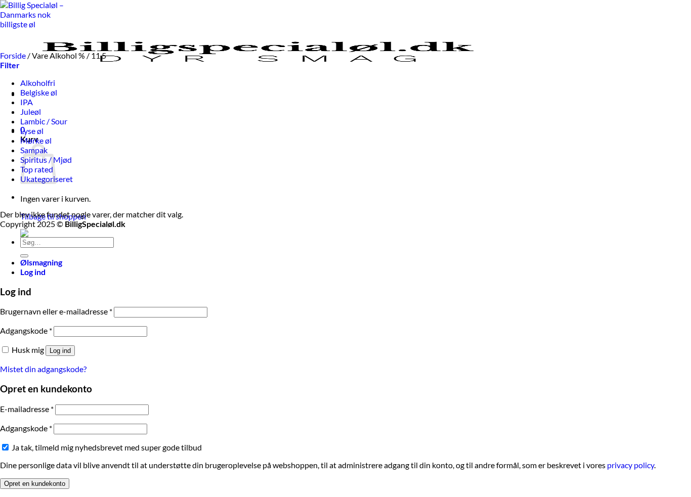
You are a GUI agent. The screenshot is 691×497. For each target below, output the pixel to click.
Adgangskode (26, 330)
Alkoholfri (37, 82)
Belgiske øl (38, 92)
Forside (13, 55)
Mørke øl (36, 140)
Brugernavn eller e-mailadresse (56, 311)
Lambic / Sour (43, 121)
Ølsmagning (41, 262)
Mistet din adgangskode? (43, 369)
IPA (26, 102)
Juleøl (30, 111)
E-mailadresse (27, 409)
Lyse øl (32, 130)
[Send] (24, 255)
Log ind (60, 350)
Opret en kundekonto (34, 483)
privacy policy (630, 465)
